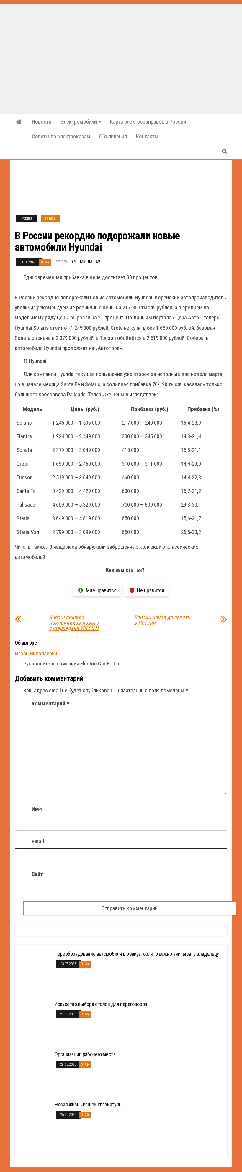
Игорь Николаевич (84, 261)
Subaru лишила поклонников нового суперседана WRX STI (74, 623)
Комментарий (50, 703)
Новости (41, 121)
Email (38, 841)
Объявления (113, 136)
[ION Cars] (18, 121)
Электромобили (79, 121)
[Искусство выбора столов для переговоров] (35, 1023)
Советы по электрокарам (61, 136)
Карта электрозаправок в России (148, 121)
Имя (37, 809)
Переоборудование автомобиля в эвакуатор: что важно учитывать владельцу (137, 954)
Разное (50, 218)
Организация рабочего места (85, 1054)
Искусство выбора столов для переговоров (101, 1004)
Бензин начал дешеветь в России (162, 620)
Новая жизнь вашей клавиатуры (88, 1104)
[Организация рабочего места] (35, 1073)
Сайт (37, 874)
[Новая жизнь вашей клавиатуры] (35, 1123)
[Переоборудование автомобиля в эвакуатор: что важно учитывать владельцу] (35, 972)
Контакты (147, 136)
